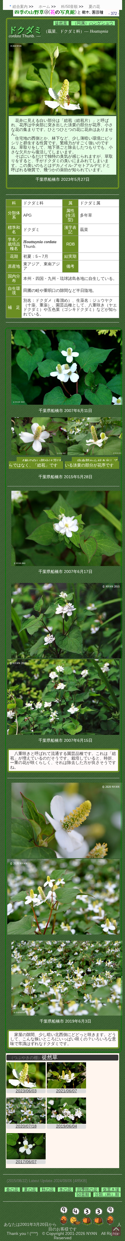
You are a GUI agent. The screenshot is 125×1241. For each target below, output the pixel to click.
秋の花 (48, 1189)
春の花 (12, 1189)
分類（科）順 (107, 1194)
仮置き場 (111, 1189)
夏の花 (30, 1189)
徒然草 (61, 23)
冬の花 (65, 1189)
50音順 (82, 1194)
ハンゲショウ (101, 23)
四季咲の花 (87, 1189)
